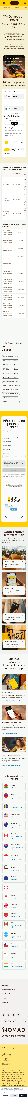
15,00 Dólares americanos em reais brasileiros (7, 248)
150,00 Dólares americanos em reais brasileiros (7, 281)
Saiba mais (13, 1092)
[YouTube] (18, 1015)
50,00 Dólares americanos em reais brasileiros (7, 265)
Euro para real (17, 7)
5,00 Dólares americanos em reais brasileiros (7, 232)
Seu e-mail (5, 453)
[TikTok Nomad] (13, 1015)
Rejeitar (14, 1095)
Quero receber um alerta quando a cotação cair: (12, 437)
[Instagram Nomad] (3, 1015)
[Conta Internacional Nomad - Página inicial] (4, 3)
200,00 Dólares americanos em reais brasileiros (7, 289)
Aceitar (22, 1095)
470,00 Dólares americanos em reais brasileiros (7, 305)
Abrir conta (14, 3)
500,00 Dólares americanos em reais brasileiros (7, 313)
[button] (24, 2)
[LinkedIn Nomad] (8, 1015)
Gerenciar (5, 1095)
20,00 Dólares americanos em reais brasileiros (7, 257)
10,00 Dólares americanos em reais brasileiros (7, 240)
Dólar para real (6, 7)
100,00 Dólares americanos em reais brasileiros (7, 273)
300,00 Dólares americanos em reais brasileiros (7, 297)
